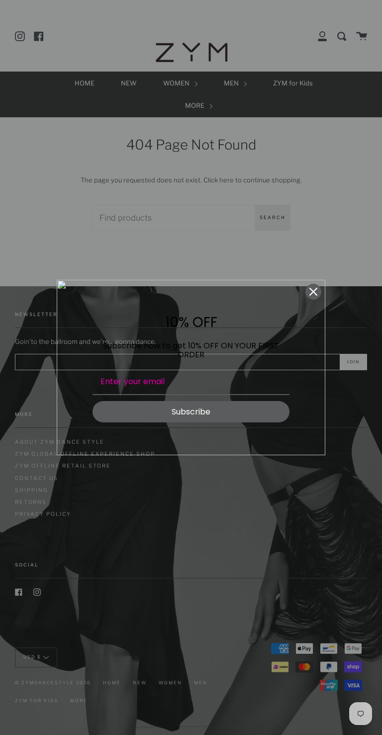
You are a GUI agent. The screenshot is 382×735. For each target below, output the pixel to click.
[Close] (313, 292)
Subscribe (191, 411)
